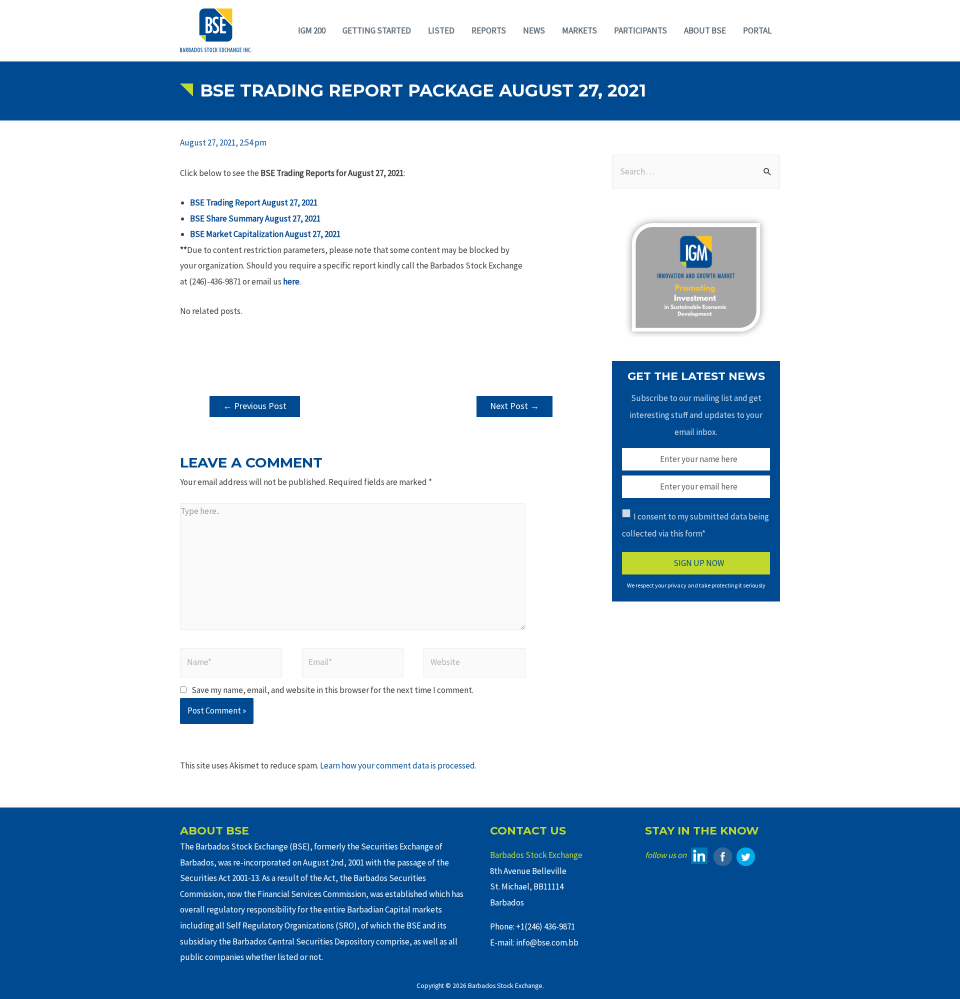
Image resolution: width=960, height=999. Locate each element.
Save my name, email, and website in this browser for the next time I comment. (333, 690)
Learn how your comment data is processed (397, 765)
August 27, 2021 (292, 218)
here (291, 281)
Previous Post (254, 406)
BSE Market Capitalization (237, 234)
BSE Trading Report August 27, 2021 (254, 202)
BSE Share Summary (227, 218)
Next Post (514, 406)
